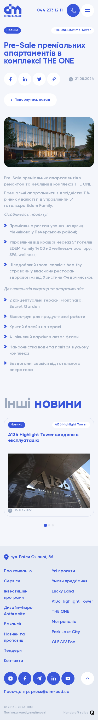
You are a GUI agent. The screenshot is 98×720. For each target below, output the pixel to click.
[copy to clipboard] (53, 79)
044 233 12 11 (50, 10)
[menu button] (87, 10)
